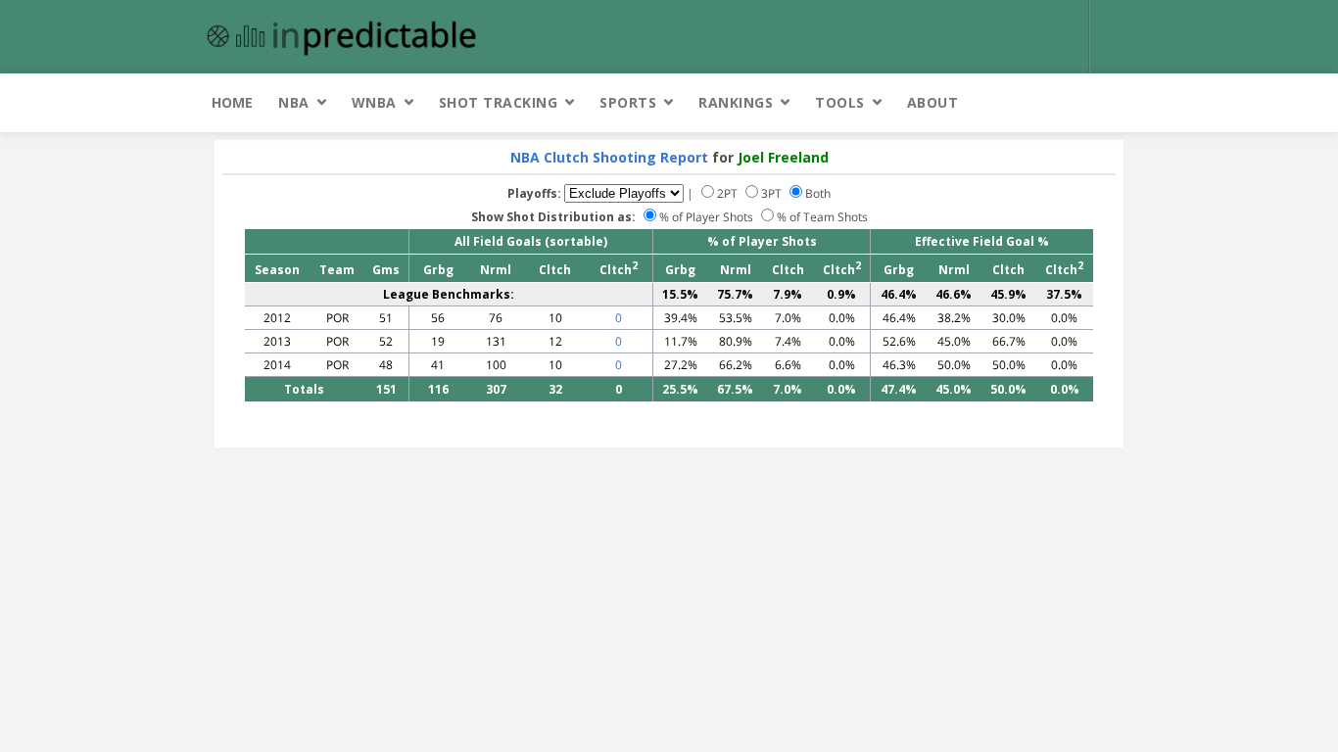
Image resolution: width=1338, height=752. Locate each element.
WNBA (374, 102)
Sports (627, 102)
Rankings (735, 102)
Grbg (438, 269)
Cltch (555, 269)
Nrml (495, 269)
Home (232, 102)
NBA (294, 102)
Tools (840, 102)
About (933, 102)
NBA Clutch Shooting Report (609, 157)
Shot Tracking (498, 102)
